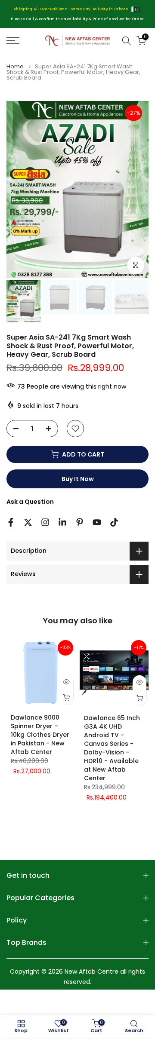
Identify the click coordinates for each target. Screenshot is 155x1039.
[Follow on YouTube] (97, 522)
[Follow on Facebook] (10, 522)
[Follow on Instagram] (45, 522)
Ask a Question (30, 501)
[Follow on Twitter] (28, 522)
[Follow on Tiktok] (114, 522)
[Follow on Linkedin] (62, 522)
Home (15, 66)
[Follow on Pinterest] (79, 522)
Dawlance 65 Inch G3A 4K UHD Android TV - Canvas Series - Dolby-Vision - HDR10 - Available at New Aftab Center (112, 748)
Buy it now (78, 479)
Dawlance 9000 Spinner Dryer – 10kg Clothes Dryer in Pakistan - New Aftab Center (40, 734)
